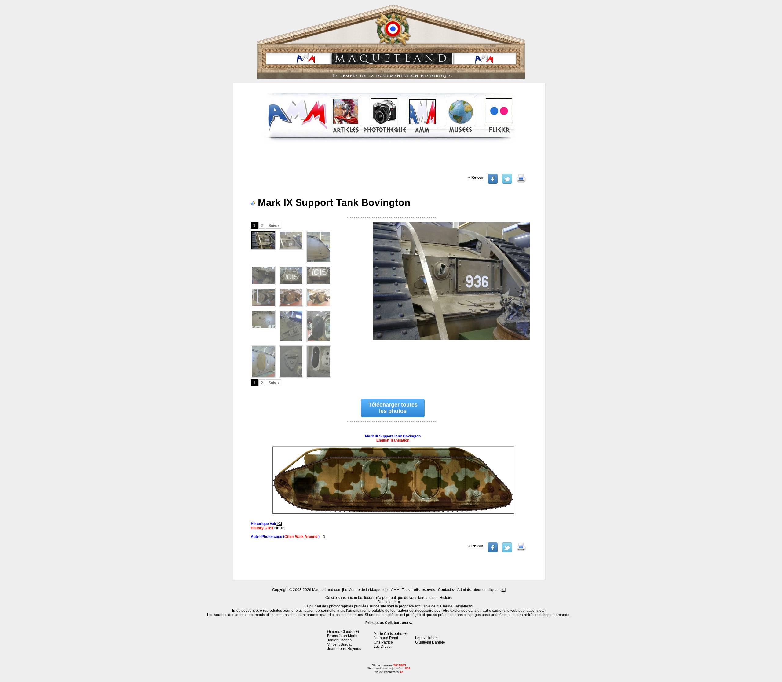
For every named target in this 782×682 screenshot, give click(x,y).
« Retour (475, 177)
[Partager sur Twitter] (507, 182)
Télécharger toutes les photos (393, 408)
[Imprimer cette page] (521, 182)
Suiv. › (274, 226)
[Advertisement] (389, 160)
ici (504, 590)
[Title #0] (451, 286)
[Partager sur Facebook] (493, 182)
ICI (279, 524)
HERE (279, 528)
